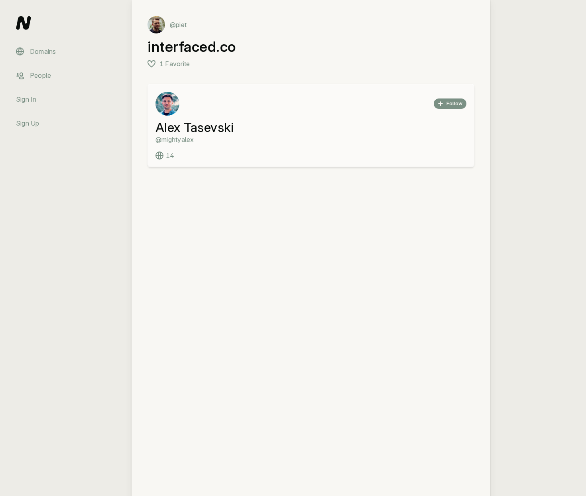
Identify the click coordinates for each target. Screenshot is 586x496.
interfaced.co (191, 46)
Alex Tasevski (194, 127)
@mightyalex (174, 140)
